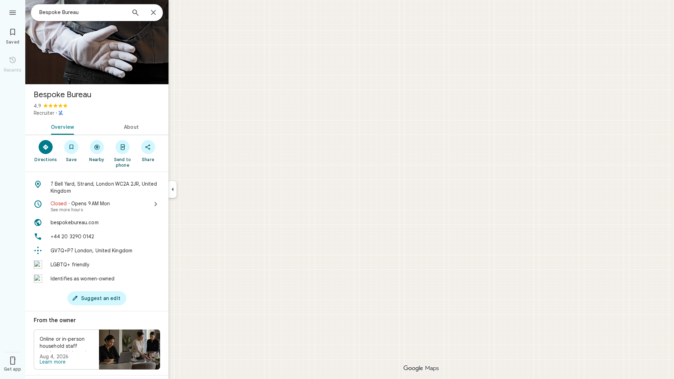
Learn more (53, 362)
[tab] (61, 126)
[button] (97, 350)
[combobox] (82, 12)
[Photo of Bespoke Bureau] (96, 42)
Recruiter (44, 113)
